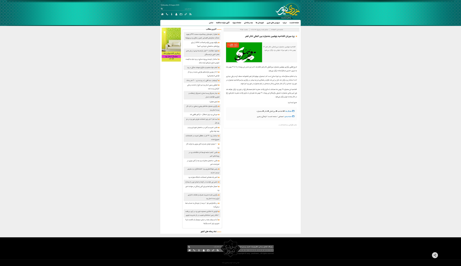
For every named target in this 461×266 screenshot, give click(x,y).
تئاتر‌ (265, 111)
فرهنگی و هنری (261, 116)
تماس (211, 22)
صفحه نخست (294, 22)
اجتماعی (281, 116)
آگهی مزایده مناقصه (223, 22)
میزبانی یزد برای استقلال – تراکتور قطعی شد (204, 114)
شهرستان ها (260, 22)
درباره (285, 22)
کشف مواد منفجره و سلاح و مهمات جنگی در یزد (202, 67)
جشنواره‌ (259, 111)
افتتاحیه (280, 111)
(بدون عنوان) (214, 101)
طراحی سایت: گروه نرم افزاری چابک (230, 263)
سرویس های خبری (273, 22)
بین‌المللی (272, 111)
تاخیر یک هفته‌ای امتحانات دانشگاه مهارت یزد (203, 177)
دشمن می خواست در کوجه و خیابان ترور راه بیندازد (201, 181)
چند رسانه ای (248, 22)
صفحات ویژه (237, 22)
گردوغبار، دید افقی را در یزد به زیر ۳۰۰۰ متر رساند (202, 80)
